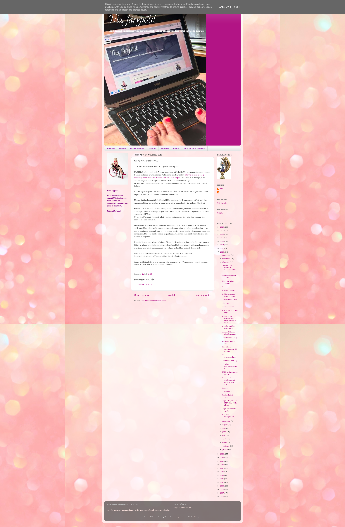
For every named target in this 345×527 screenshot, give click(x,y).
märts (224, 442)
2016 (222, 461)
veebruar (226, 446)
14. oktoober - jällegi (230, 338)
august (225, 425)
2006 (222, 497)
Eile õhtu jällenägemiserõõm (229, 366)
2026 (222, 227)
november (226, 259)
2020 (222, 248)
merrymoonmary (180, 517)
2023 (222, 238)
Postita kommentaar (145, 284)
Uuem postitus (141, 295)
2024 (222, 234)
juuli (224, 428)
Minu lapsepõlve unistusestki (228, 327)
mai (224, 435)
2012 (222, 475)
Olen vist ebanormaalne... (229, 356)
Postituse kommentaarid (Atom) (154, 301)
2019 (222, 252)
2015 (222, 465)
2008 (222, 489)
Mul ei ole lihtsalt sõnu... (228, 342)
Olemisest (226, 303)
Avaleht (111, 149)
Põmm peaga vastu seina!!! (229, 276)
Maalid (122, 149)
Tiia (221, 189)
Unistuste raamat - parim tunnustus (229, 295)
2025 (222, 231)
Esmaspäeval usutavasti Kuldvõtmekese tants (229, 268)
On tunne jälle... (228, 391)
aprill (224, 439)
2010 (222, 482)
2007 (222, 493)
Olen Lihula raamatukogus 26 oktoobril (229, 349)
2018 (222, 454)
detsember (226, 255)
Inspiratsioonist (228, 307)
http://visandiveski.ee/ (183, 508)
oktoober (226, 262)
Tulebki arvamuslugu (230, 360)
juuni (224, 432)
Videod (152, 149)
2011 (222, 479)
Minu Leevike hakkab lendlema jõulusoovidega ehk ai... (229, 319)
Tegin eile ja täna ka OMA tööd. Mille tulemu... (229, 403)
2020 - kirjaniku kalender (228, 282)
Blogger (197, 517)
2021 (222, 245)
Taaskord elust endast (227, 396)
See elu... (225, 287)
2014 (222, 468)
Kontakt (165, 149)
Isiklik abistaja (137, 149)
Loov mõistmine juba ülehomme (229, 333)
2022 (222, 241)
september (226, 421)
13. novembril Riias (229, 300)
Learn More (224, 7)
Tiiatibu (220, 213)
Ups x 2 (224, 388)
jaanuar (225, 449)
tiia (221, 192)
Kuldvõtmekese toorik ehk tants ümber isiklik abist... (229, 381)
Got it (237, 7)
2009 (222, 486)
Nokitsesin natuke (228, 290)
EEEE (176, 149)
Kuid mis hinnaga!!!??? (228, 415)
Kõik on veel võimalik (194, 149)
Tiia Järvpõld (131, 20)
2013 (222, 472)
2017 (222, 457)
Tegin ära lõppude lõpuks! (229, 410)
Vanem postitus (203, 295)
